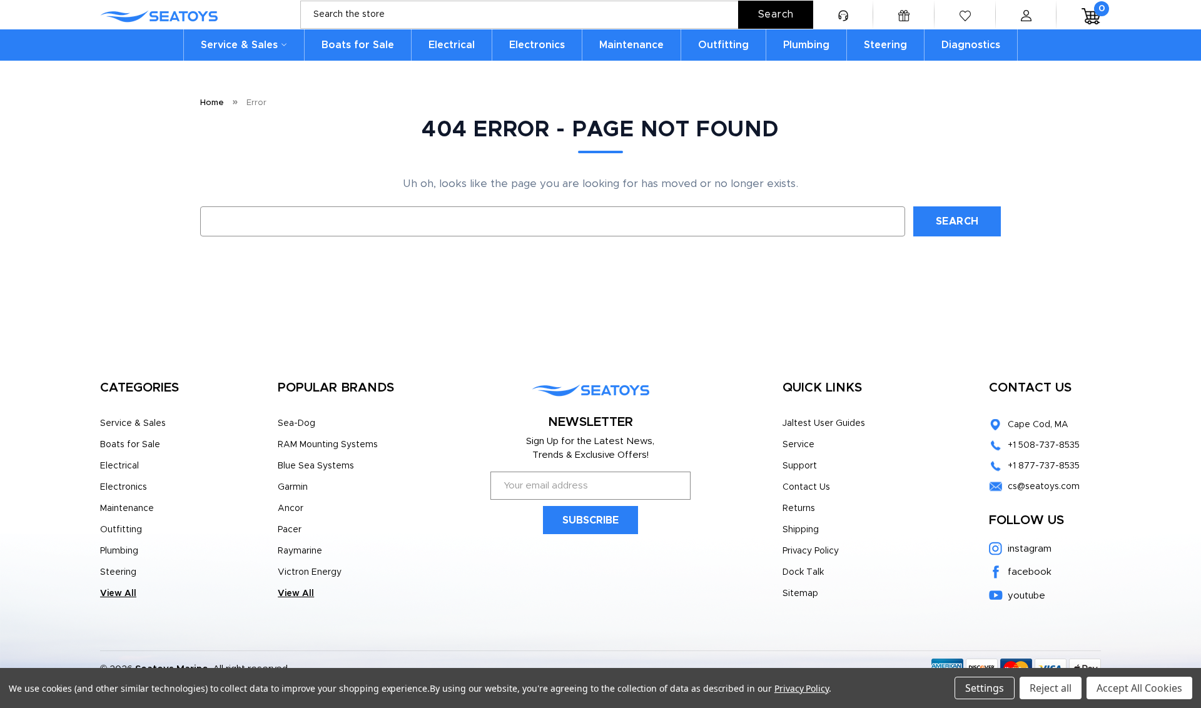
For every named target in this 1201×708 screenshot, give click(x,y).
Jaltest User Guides (824, 423)
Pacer (290, 529)
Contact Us (806, 487)
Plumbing (806, 45)
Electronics (537, 45)
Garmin (293, 487)
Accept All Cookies (1139, 688)
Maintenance (631, 45)
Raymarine (300, 551)
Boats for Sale (358, 45)
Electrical (451, 45)
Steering (885, 45)
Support (800, 466)
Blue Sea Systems (316, 466)
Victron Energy (310, 572)
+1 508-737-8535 (1044, 445)
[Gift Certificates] (904, 15)
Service (798, 444)
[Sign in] (1026, 15)
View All (118, 593)
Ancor (290, 508)
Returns (799, 508)
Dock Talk (803, 572)
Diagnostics (970, 45)
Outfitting (723, 45)
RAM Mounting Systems (328, 444)
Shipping (801, 529)
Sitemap (800, 593)
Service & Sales (239, 45)
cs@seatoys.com (1044, 486)
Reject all (1051, 688)
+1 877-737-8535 (1044, 466)
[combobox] (556, 15)
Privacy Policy (811, 551)
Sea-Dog (296, 423)
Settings (984, 688)
